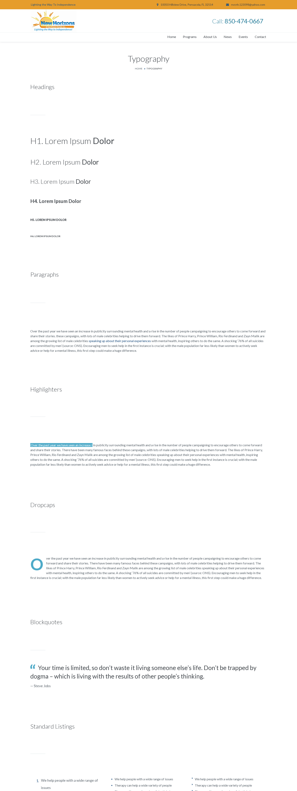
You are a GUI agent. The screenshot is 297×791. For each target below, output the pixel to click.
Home (138, 68)
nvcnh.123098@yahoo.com (248, 4)
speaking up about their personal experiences (120, 341)
